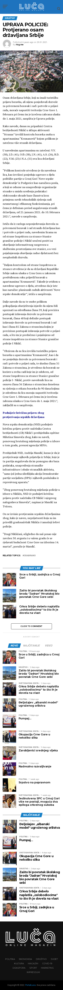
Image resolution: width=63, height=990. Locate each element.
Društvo (41, 959)
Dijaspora (19, 968)
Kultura (19, 963)
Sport (33, 968)
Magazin (33, 963)
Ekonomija (25, 959)
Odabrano (30, 556)
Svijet (54, 959)
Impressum (33, 972)
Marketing (47, 968)
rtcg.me (20, 44)
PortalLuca (30, 985)
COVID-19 (47, 963)
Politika (10, 959)
